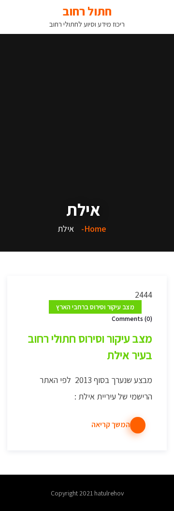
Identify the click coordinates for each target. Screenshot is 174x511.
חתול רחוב (87, 11)
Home (95, 228)
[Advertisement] (87, 106)
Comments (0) (132, 318)
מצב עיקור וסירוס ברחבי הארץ (95, 307)
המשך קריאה (110, 424)
